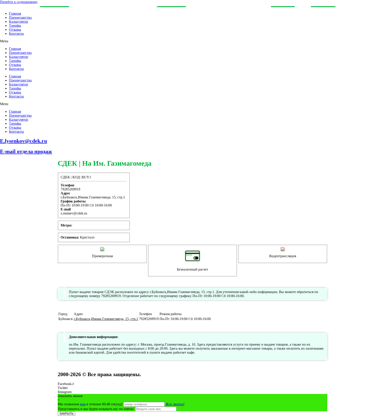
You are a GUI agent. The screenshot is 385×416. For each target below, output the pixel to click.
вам (83, 404)
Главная (15, 13)
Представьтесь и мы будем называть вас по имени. (96, 409)
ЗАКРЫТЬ (66, 413)
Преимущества (20, 17)
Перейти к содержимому (19, 2)
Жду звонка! (175, 404)
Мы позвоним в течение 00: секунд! (90, 404)
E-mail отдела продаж (26, 151)
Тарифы (15, 25)
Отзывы (15, 29)
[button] (192, 41)
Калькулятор (18, 21)
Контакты (16, 33)
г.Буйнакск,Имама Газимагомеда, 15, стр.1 (106, 319)
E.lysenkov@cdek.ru (23, 141)
